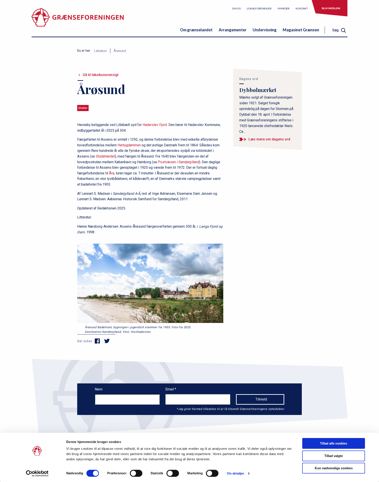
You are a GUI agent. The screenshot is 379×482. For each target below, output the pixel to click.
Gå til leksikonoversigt (100, 75)
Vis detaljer (235, 473)
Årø (111, 173)
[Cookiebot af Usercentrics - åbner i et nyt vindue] (37, 473)
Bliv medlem (331, 8)
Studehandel (105, 156)
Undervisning (265, 29)
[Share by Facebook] (97, 341)
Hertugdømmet (129, 145)
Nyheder (284, 8)
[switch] (136, 473)
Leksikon (100, 51)
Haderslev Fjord (155, 125)
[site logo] (78, 20)
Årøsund (120, 51)
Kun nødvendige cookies (334, 468)
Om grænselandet (196, 29)
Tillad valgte (333, 456)
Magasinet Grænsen (301, 29)
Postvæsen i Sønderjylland (178, 162)
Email (170, 389)
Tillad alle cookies (333, 443)
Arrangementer (233, 29)
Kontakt (302, 8)
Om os (236, 8)
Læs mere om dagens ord (269, 139)
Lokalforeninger (259, 8)
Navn (98, 389)
